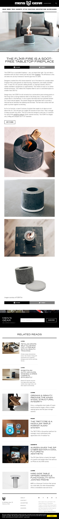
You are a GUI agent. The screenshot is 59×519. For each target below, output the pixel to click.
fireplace (37, 74)
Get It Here (9, 122)
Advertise (24, 503)
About (22, 498)
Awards (23, 508)
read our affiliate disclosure (50, 511)
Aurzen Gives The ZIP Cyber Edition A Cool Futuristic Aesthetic (43, 450)
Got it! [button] (51, 515)
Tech (13, 9)
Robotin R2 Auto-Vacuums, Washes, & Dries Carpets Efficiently (29, 374)
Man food (31, 9)
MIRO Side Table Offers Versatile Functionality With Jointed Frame (43, 476)
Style (25, 9)
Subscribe (51, 320)
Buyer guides (52, 9)
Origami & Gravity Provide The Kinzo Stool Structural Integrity (42, 398)
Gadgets (19, 9)
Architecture (41, 9)
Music (33, 418)
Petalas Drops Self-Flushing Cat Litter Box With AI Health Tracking (28, 347)
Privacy (23, 505)
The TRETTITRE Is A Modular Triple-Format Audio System (41, 424)
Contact (23, 500)
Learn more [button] (27, 517)
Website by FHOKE (6, 504)
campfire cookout (18, 114)
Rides (9, 9)
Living (23, 341)
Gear (4, 9)
